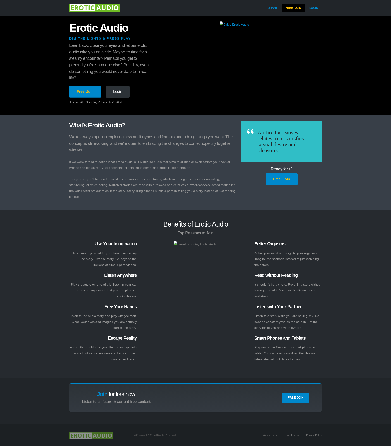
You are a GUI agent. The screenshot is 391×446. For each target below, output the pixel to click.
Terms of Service (291, 435)
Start (272, 8)
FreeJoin (293, 8)
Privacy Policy (314, 435)
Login (313, 8)
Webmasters (270, 435)
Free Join (295, 397)
